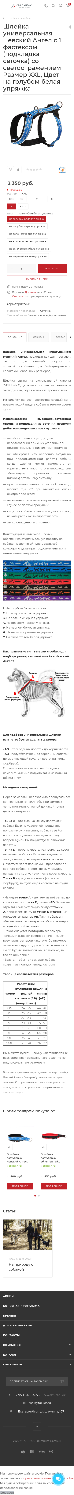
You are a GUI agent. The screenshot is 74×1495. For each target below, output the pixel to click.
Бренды (9, 1315)
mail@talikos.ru (40, 1403)
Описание (15, 337)
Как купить (12, 1364)
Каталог (10, 1354)
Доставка (30, 292)
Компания (12, 1344)
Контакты (11, 1335)
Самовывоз (18, 296)
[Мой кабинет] (60, 6)
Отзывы (38, 337)
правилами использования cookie (48, 1478)
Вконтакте (37, 1426)
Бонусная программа (21, 1305)
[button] (35, 1195)
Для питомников (17, 1325)
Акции (8, 1296)
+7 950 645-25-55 (26, 1395)
